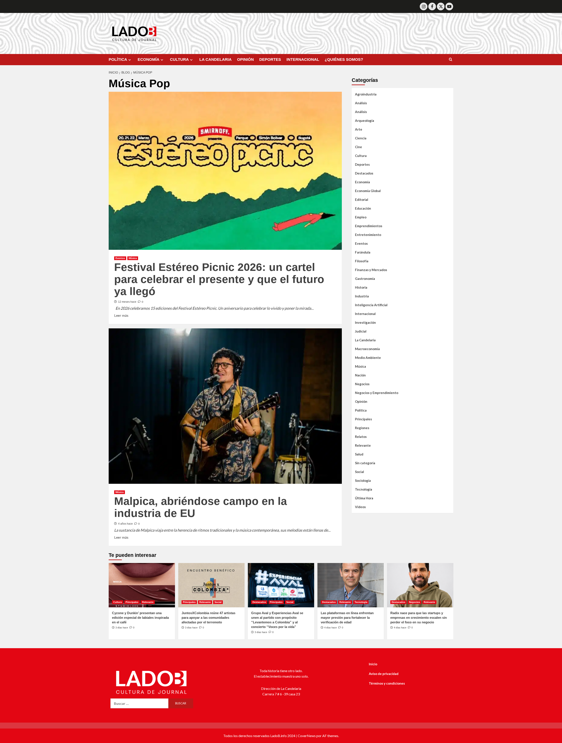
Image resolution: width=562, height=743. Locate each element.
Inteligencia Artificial (371, 305)
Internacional (365, 314)
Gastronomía (365, 279)
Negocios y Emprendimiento (376, 393)
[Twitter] (441, 6)
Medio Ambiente (368, 358)
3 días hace (121, 627)
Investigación (365, 322)
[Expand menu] (129, 60)
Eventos (120, 258)
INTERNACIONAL (302, 59)
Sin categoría (365, 463)
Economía (362, 182)
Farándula (362, 252)
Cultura (361, 156)
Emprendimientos (368, 226)
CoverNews (307, 736)
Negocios (362, 384)
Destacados (364, 173)
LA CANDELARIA (215, 59)
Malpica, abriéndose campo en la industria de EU (200, 507)
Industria (362, 296)
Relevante (363, 445)
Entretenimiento (368, 235)
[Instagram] (423, 6)
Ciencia (360, 138)
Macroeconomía (367, 349)
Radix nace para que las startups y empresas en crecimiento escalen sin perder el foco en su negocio (418, 617)
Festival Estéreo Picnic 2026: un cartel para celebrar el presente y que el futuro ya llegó (219, 279)
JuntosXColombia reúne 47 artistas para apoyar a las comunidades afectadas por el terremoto (208, 617)
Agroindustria (365, 94)
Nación (360, 375)
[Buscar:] (139, 703)
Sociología (363, 480)
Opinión (361, 401)
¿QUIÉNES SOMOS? (344, 59)
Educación (363, 208)
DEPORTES (270, 59)
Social (359, 472)
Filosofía (361, 261)
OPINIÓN (245, 59)
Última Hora (364, 498)
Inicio (373, 664)
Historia (361, 287)
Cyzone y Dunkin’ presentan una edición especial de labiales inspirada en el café (140, 617)
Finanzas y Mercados (371, 270)
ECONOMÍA (148, 59)
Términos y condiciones (387, 683)
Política (361, 410)
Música (133, 258)
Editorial (361, 199)
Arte (358, 129)
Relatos (361, 437)
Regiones (362, 428)
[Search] (450, 59)
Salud (359, 454)
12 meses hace (127, 301)
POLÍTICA (118, 59)
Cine (358, 147)
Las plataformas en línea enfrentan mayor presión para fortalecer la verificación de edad (347, 617)
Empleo (360, 217)
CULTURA (179, 59)
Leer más (121, 315)
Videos (360, 507)
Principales (363, 419)
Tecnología (363, 489)
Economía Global (368, 191)
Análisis (361, 103)
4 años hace (125, 523)
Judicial (360, 331)
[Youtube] (449, 6)
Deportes (362, 164)
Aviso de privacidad (383, 674)
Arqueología (364, 120)
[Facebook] (432, 6)
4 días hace (330, 627)
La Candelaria (365, 340)
